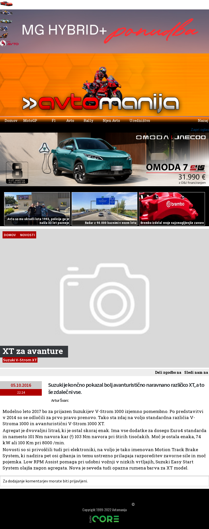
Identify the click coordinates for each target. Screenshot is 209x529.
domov (10, 235)
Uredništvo (139, 120)
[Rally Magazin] (6, 23)
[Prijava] (4, 51)
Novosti (27, 235)
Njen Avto (111, 120)
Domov (10, 120)
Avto (70, 120)
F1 (53, 120)
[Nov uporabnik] (14, 51)
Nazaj (202, 120)
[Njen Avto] (9, 45)
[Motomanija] (4, 30)
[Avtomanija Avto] (6, 6)
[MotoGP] (4, 37)
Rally (88, 120)
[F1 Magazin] (6, 15)
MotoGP (30, 120)
